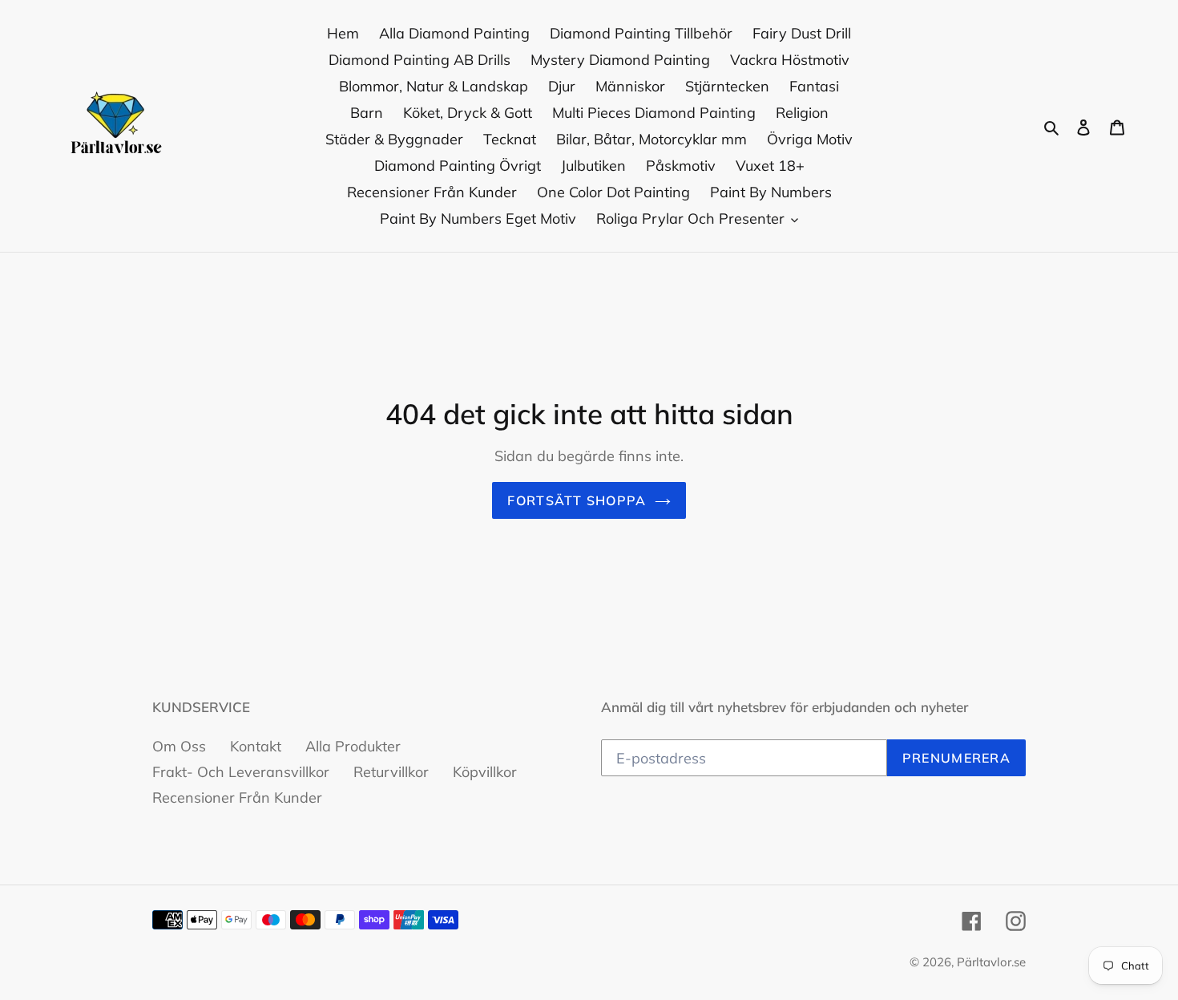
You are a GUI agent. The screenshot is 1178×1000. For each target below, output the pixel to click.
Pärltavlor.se (991, 962)
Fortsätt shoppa (576, 500)
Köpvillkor (485, 772)
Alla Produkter (353, 746)
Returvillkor (391, 772)
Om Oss (179, 746)
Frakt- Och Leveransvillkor (240, 772)
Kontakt (255, 746)
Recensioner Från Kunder (237, 797)
